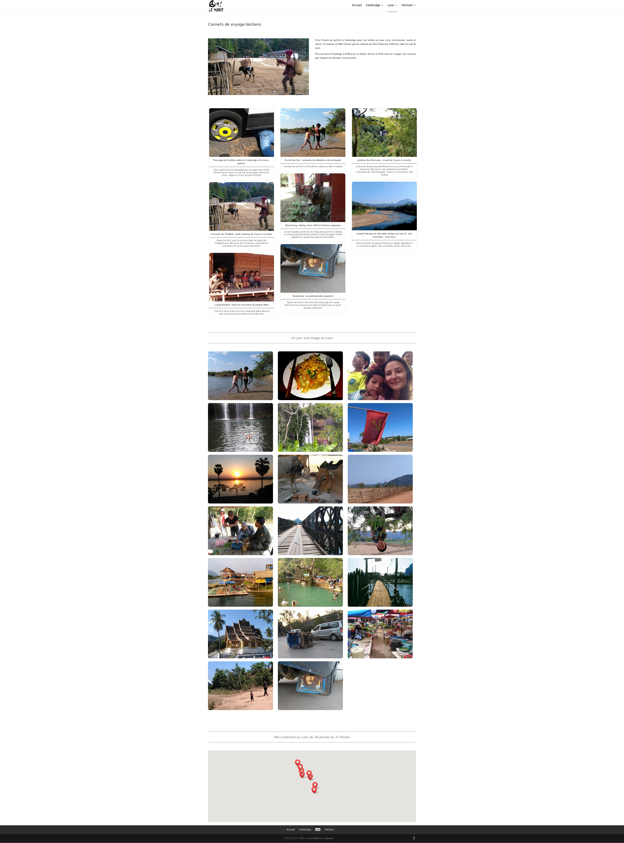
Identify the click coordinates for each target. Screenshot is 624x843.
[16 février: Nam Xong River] (380, 606)
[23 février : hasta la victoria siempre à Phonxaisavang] (310, 709)
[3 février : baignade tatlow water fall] (240, 451)
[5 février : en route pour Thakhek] (380, 451)
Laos (391, 5)
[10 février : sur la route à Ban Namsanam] (310, 554)
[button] (315, 790)
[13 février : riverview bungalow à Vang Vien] (240, 606)
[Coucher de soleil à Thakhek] (240, 502)
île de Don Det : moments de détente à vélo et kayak (313, 160)
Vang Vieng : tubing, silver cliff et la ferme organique (313, 225)
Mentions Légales (323, 838)
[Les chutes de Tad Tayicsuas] (310, 451)
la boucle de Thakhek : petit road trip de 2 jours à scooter (241, 234)
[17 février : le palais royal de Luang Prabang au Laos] (240, 657)
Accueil (357, 5)
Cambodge (373, 5)
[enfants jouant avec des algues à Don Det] (240, 399)
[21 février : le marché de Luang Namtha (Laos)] (380, 657)
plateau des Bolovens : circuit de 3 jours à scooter (384, 160)
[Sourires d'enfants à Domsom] (380, 399)
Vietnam (407, 5)
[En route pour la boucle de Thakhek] (380, 502)
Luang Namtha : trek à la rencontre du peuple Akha (242, 304)
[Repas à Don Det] (310, 399)
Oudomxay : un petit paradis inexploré (312, 296)
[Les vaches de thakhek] (310, 502)
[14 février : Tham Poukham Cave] (310, 606)
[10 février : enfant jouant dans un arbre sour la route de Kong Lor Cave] (380, 554)
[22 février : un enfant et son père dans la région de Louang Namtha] (240, 709)
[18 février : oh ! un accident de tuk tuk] (310, 657)
